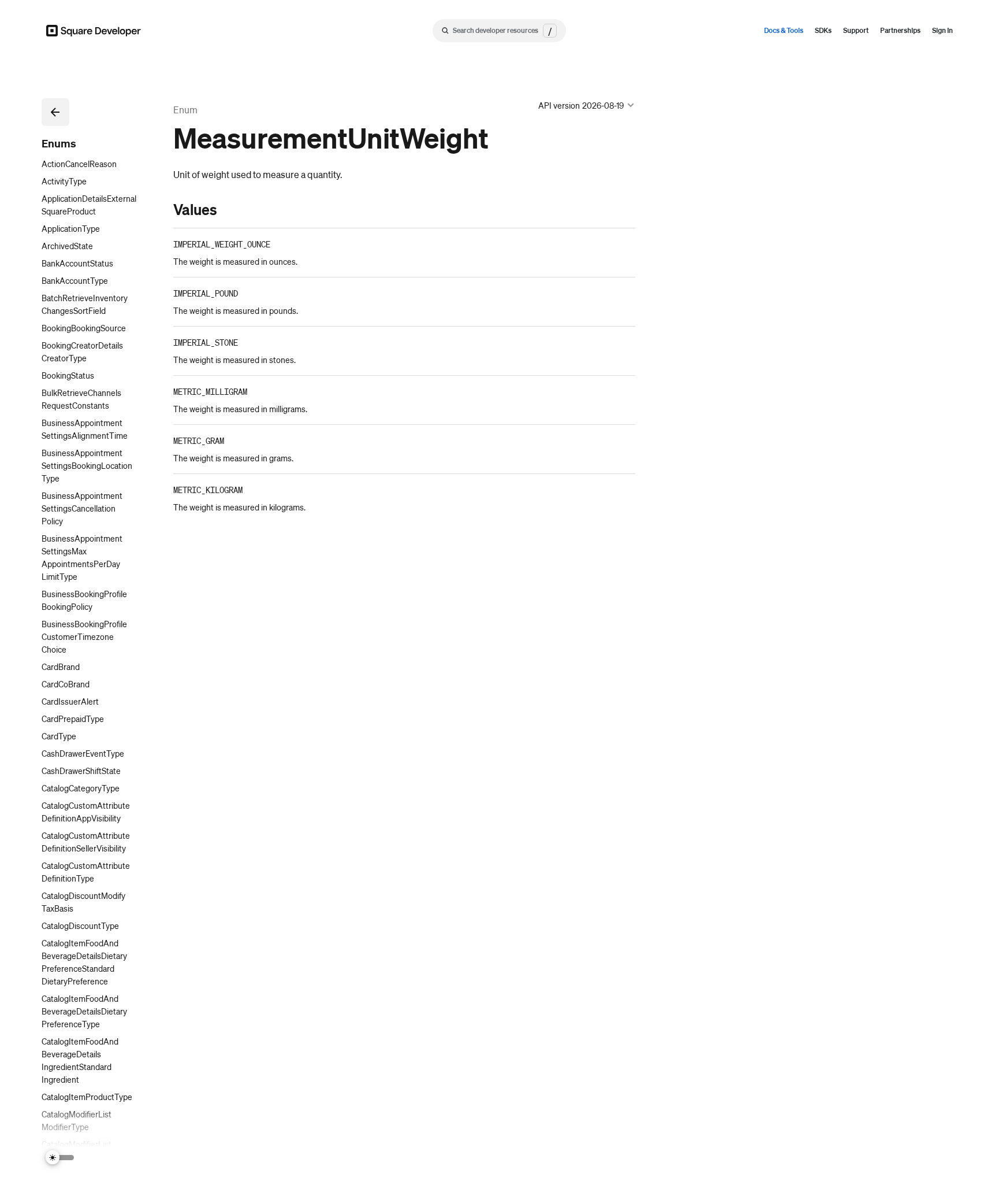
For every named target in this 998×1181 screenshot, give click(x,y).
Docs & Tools (783, 30)
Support (856, 30)
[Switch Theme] (60, 1157)
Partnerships (900, 30)
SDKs (823, 30)
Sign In (942, 30)
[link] (161, 209)
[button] (55, 112)
